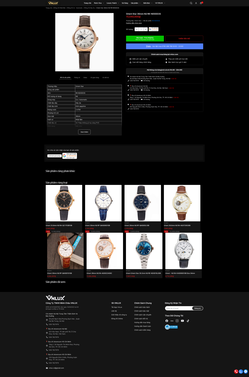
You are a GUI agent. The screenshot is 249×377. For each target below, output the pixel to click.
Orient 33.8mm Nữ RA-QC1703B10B (59, 225)
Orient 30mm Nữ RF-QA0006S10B (97, 225)
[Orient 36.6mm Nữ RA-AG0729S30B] (182, 203)
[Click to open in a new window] (84, 42)
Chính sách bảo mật (141, 311)
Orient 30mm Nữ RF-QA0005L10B (136, 225)
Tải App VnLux (116, 307)
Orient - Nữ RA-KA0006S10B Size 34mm (180, 273)
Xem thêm (84, 132)
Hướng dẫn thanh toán (142, 326)
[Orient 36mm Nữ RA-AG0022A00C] (105, 251)
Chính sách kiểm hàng (142, 330)
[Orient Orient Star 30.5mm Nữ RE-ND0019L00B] (144, 251)
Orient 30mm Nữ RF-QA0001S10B (59, 273)
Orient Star (80, 86)
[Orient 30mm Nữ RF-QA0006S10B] (103, 203)
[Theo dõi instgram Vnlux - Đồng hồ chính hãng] (177, 321)
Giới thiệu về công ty (119, 315)
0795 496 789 (167, 46)
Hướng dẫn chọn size (134, 23)
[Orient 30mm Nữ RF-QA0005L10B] (142, 203)
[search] (152, 10)
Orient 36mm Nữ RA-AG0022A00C (99, 273)
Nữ (77, 96)
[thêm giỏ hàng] (75, 187)
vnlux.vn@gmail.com (56, 368)
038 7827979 (134, 80)
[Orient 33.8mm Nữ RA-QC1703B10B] (64, 203)
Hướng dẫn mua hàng (142, 322)
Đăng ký (198, 308)
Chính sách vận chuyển (142, 315)
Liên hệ (114, 311)
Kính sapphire (81, 106)
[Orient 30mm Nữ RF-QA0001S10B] (65, 251)
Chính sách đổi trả (141, 319)
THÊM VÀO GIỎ (184, 39)
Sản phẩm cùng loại (56, 183)
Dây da (78, 103)
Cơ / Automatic (81, 100)
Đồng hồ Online (117, 319)
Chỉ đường (146, 80)
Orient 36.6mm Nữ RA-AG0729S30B (177, 225)
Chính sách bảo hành (142, 307)
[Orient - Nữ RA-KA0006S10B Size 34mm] (183, 251)
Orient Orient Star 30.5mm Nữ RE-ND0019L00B (143, 273)
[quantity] (137, 29)
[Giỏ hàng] (201, 3)
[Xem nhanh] (79, 187)
